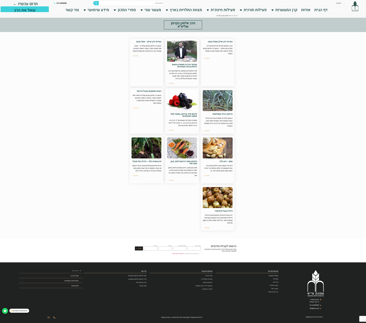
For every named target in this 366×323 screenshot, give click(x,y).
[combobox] (131, 3)
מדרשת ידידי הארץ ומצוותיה (203, 286)
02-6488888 (62, 3)
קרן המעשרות (286, 10)
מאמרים (275, 279)
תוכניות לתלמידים (206, 279)
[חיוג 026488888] (54, 317)
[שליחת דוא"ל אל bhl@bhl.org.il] (49, 317)
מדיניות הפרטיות (177, 254)
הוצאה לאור (274, 289)
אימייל (155, 246)
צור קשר (72, 10)
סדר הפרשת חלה (141, 282)
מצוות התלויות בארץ (186, 10)
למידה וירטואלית (207, 289)
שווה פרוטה (142, 286)
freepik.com (309, 317)
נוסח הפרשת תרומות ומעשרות (137, 276)
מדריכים (275, 282)
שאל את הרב (75, 276)
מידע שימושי (98, 10)
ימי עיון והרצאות (273, 292)
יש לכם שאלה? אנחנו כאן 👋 (19, 310)
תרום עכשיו (75, 286)
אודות (305, 10)
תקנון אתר (186, 317)
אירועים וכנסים (207, 282)
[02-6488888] (55, 3)
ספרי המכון (127, 10)
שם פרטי (198, 246)
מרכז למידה (208, 276)
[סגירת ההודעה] (9, 309)
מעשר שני (152, 10)
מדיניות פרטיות (176, 317)
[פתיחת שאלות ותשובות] (5, 311)
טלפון (170, 246)
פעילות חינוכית (223, 10)
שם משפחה (182, 246)
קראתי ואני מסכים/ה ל (185, 253)
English (338, 3)
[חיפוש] (96, 3)
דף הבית (321, 10)
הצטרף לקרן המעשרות (71, 281)
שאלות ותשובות (273, 276)
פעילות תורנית (255, 10)
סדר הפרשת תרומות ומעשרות (137, 279)
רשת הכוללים (274, 285)
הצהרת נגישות (165, 317)
